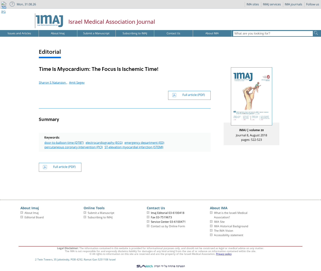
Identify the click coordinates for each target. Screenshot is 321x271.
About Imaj (32, 212)
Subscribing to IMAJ (100, 217)
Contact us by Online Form (168, 226)
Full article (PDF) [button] (193, 94)
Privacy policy (224, 253)
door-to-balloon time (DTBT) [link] (64, 142)
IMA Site (219, 221)
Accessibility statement (228, 234)
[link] (251, 106)
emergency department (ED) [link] (144, 142)
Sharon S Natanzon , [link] (53, 82)
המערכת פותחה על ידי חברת (169, 266)
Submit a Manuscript (101, 212)
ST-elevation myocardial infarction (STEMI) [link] (134, 147)
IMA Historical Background (231, 226)
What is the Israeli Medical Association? (230, 214)
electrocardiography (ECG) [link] (104, 142)
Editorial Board (34, 217)
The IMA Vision (223, 230)
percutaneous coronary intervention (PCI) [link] (73, 147)
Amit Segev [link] (77, 82)
